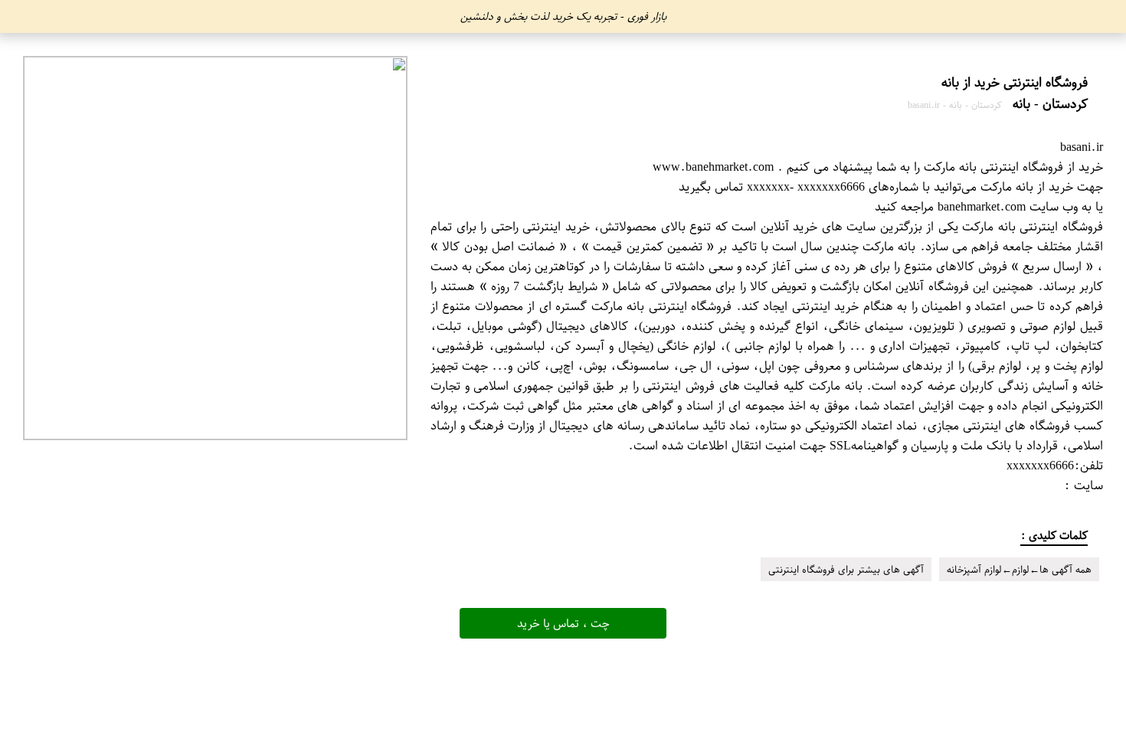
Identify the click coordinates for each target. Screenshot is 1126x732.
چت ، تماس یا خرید (563, 623)
